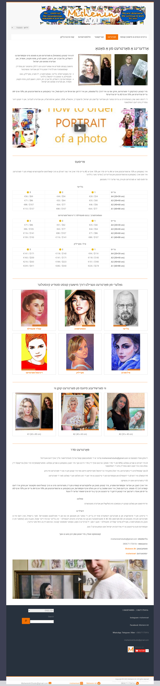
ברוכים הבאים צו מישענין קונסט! (133, 37)
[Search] (26, 621)
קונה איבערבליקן (67, 37)
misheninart (131, 553)
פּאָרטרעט (112, 37)
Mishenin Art (130, 549)
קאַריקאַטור (99, 37)
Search (51, 617)
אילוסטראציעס (84, 37)
